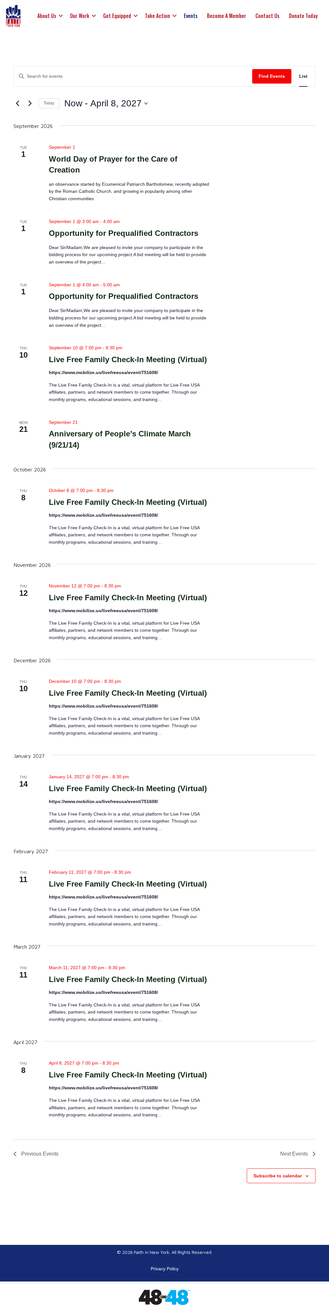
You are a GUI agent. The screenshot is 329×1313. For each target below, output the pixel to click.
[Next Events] (30, 103)
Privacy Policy (165, 1268)
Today (49, 103)
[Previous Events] (17, 103)
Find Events (272, 76)
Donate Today (303, 16)
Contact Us (267, 16)
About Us (46, 16)
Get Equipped (117, 16)
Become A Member (226, 16)
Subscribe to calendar (277, 1175)
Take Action (157, 16)
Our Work (79, 16)
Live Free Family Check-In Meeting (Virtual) (128, 359)
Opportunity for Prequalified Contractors (123, 233)
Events (191, 16)
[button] (60, 16)
